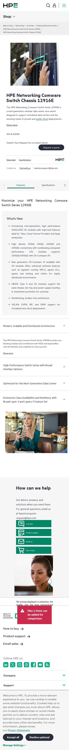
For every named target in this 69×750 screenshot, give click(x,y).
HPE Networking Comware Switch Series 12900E (21, 29)
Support (9, 685)
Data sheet (11, 159)
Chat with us (25, 167)
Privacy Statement (19, 730)
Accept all (13, 737)
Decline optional (39, 737)
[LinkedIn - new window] (5, 664)
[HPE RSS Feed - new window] (47, 664)
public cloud (42, 118)
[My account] (54, 5)
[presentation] (65, 185)
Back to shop (8, 25)
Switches (30, 25)
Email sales (10, 644)
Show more (11, 124)
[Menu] (64, 5)
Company (10, 675)
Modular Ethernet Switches (46, 25)
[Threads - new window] (26, 664)
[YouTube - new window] (40, 664)
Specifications (25, 159)
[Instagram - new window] (19, 664)
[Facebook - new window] (33, 664)
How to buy (30, 550)
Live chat (29, 523)
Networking (20, 25)
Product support (32, 532)
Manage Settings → (14, 745)
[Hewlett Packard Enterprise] (10, 5)
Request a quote (51, 147)
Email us (29, 541)
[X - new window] (12, 664)
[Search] (48, 5)
